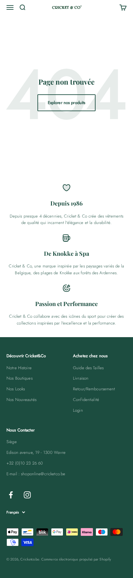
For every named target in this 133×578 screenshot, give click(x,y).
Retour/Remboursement (94, 389)
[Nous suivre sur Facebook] (10, 494)
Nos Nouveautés (21, 399)
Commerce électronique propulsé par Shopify (76, 559)
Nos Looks (15, 389)
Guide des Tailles (88, 368)
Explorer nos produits (67, 103)
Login (78, 410)
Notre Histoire (19, 368)
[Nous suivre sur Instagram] (27, 494)
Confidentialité (86, 399)
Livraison (80, 378)
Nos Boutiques (19, 378)
